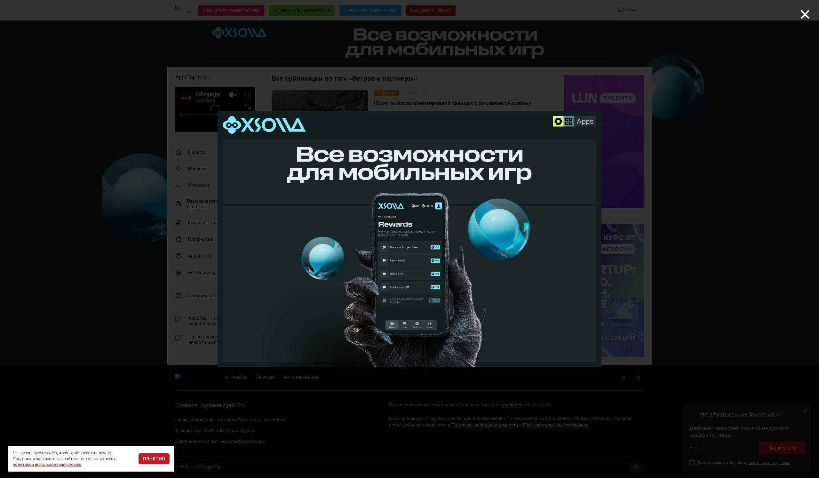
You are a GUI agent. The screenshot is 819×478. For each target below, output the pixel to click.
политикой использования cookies (47, 464)
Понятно (154, 458)
